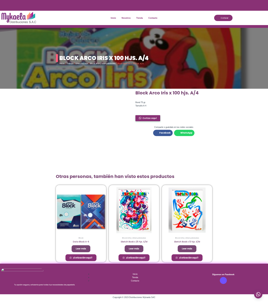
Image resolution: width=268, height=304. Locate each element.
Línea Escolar (82, 63)
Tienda (139, 18)
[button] (258, 294)
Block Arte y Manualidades (102, 63)
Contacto (152, 18)
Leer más (81, 248)
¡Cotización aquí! (82, 257)
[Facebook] (223, 280)
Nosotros (126, 18)
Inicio (113, 18)
